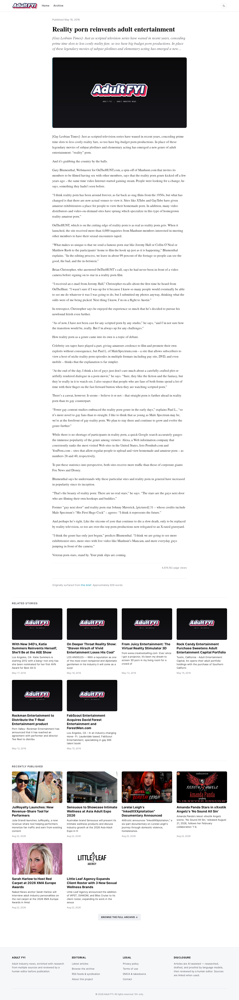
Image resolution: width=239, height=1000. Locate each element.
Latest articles (80, 963)
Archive (58, 5)
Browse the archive (83, 968)
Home (45, 5)
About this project (82, 979)
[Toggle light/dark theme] (224, 5)
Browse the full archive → (119, 917)
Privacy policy (131, 963)
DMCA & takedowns (134, 973)
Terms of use (130, 968)
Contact (127, 979)
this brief (86, 585)
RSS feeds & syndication (86, 973)
